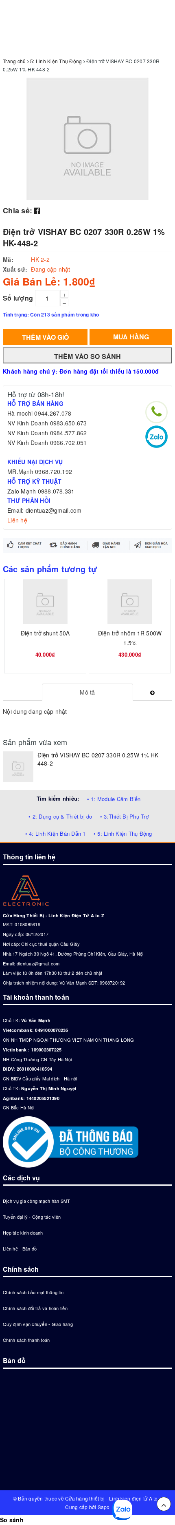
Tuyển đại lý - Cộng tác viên (32, 1216)
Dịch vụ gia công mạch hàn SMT (36, 1200)
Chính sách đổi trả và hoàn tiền (35, 1308)
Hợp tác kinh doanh (23, 1232)
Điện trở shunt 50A (45, 633)
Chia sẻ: (17, 210)
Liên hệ (17, 520)
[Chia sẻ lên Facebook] (37, 210)
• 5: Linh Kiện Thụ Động (123, 833)
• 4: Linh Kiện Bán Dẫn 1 (55, 833)
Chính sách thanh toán (26, 1340)
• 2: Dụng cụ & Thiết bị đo (60, 816)
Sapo (104, 1506)
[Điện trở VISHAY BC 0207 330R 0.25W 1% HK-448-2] (18, 766)
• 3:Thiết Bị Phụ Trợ (124, 816)
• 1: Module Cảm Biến (114, 799)
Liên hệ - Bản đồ (20, 1248)
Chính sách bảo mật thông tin (33, 1292)
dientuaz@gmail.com (38, 963)
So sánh (12, 1520)
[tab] (87, 692)
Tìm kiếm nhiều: (58, 798)
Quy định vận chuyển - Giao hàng (38, 1324)
